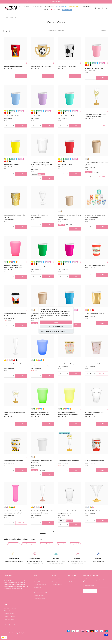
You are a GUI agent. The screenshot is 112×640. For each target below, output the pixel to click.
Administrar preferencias (56, 326)
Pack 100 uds (69, 520)
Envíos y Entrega (38, 581)
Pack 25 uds (34, 323)
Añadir (23, 76)
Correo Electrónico (56, 579)
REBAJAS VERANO (61, 6)
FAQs (35, 590)
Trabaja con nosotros (57, 584)
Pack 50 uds (96, 172)
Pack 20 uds (41, 174)
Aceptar (56, 322)
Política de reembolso (39, 598)
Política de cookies (9, 613)
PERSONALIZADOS (86, 6)
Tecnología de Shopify (18, 633)
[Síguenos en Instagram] (9, 625)
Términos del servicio (39, 595)
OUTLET (53, 9)
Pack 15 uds (88, 172)
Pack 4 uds (34, 174)
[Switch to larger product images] (3, 30)
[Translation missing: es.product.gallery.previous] (6, 49)
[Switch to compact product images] (9, 30)
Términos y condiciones (10, 608)
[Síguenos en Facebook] (5, 625)
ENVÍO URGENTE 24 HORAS (56, 1)
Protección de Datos (9, 619)
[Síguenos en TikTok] (19, 625)
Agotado (103, 126)
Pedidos (36, 579)
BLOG (58, 9)
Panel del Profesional (73, 579)
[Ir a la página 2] (69, 532)
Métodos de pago (38, 587)
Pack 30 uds (61, 224)
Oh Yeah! (6, 17)
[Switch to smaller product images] (6, 30)
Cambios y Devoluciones (40, 584)
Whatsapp (54, 581)
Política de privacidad (45, 331)
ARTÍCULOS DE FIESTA (38, 6)
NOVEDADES (27, 6)
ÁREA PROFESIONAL (67, 9)
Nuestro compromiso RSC (40, 592)
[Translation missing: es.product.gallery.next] (25, 49)
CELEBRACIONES (49, 6)
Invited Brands (71, 581)
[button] (26, 63)
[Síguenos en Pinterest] (14, 625)
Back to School (74, 6)
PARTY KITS (45, 9)
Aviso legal (7, 610)
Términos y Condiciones (58, 331)
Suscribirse (90, 591)
